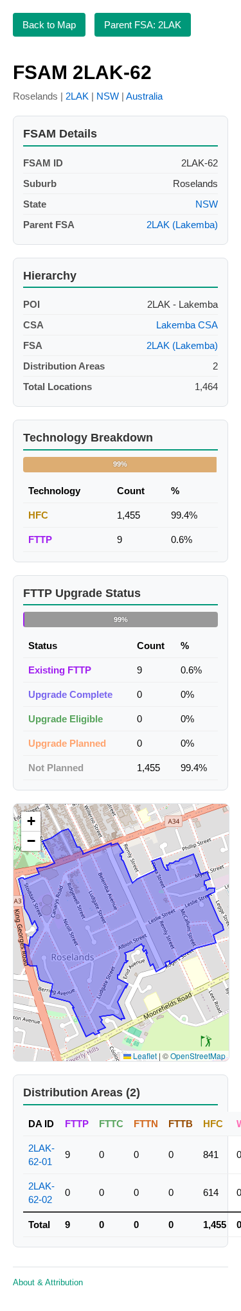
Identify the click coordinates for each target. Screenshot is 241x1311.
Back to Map (49, 24)
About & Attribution (48, 1282)
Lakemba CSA (187, 324)
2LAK (77, 96)
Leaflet (144, 1055)
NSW (107, 96)
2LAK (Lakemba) (182, 224)
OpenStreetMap (198, 1055)
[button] (30, 822)
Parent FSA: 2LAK (142, 24)
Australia (144, 96)
